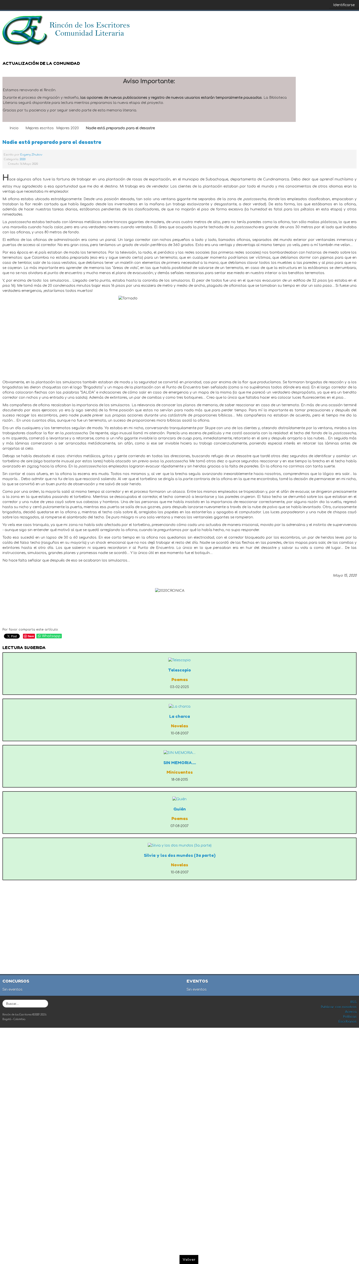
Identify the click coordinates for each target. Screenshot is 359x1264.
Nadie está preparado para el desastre (51, 142)
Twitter (343, 22)
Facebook (333, 22)
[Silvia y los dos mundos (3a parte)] (179, 845)
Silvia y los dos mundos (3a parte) (179, 855)
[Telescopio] (179, 660)
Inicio (14, 128)
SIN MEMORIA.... (179, 762)
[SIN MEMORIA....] (180, 753)
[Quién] (179, 799)
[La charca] (179, 706)
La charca (179, 716)
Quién (179, 809)
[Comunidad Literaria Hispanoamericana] (66, 30)
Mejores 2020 (67, 128)
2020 (22, 159)
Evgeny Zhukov (31, 154)
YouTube (353, 22)
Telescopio (179, 670)
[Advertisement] (180, 929)
